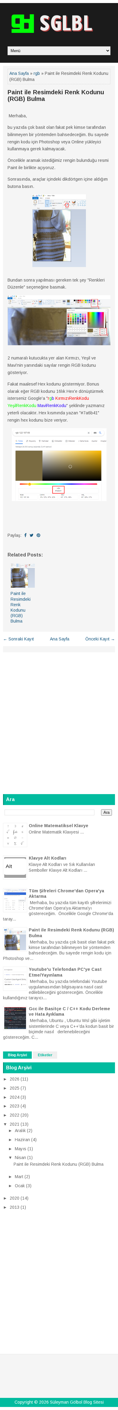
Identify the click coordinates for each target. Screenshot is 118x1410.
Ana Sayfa (19, 73)
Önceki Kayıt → (100, 639)
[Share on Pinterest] (38, 535)
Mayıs (20, 1148)
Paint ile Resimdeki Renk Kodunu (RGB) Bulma (56, 95)
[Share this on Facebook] (25, 535)
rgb (37, 73)
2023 (14, 1106)
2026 (14, 1079)
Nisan (20, 1157)
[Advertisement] (59, 720)
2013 (14, 1207)
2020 (14, 1198)
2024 (14, 1097)
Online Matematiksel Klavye (58, 825)
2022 (14, 1115)
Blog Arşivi (17, 1055)
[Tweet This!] (31, 535)
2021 (14, 1124)
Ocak (20, 1185)
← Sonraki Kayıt (18, 639)
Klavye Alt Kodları (47, 858)
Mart (19, 1176)
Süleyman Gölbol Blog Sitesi (77, 1402)
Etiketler (45, 1055)
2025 (14, 1088)
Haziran (22, 1139)
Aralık (20, 1130)
